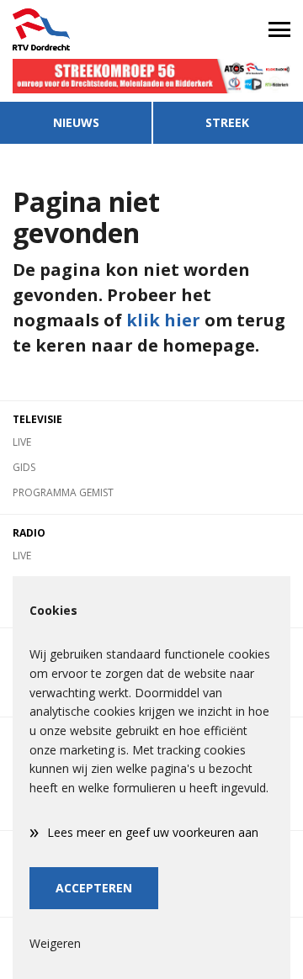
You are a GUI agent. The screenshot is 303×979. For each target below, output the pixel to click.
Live (22, 442)
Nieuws (76, 122)
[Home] (76, 29)
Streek (227, 122)
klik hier (163, 320)
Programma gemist (63, 492)
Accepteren (94, 888)
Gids (24, 467)
